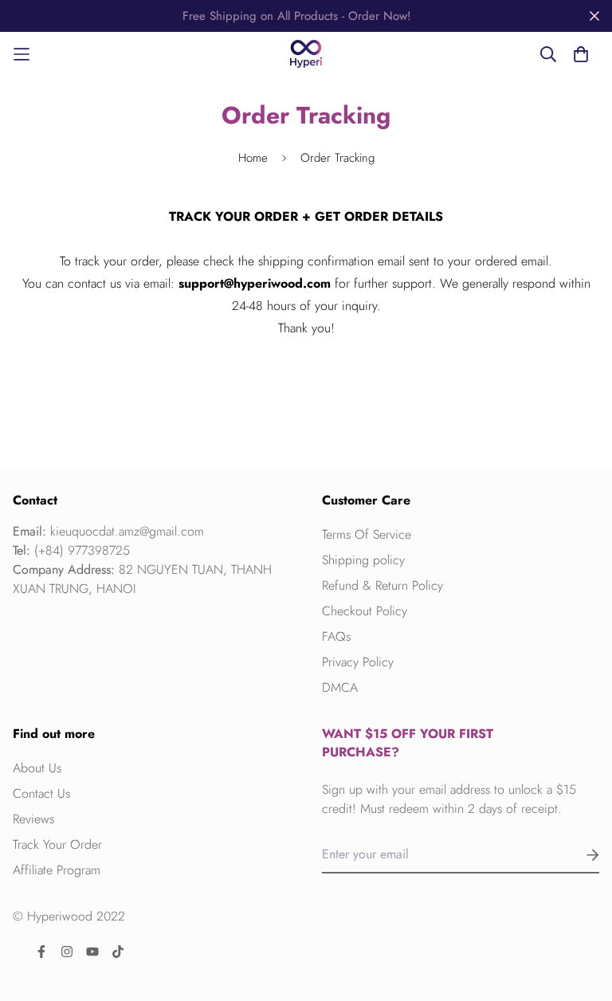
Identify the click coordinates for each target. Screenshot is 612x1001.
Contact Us (41, 793)
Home (253, 158)
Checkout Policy (364, 611)
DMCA (340, 687)
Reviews (33, 819)
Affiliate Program (56, 870)
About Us (37, 768)
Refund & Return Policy (382, 585)
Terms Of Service (366, 534)
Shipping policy (363, 560)
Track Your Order (57, 844)
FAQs (336, 636)
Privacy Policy (358, 662)
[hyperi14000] (306, 54)
